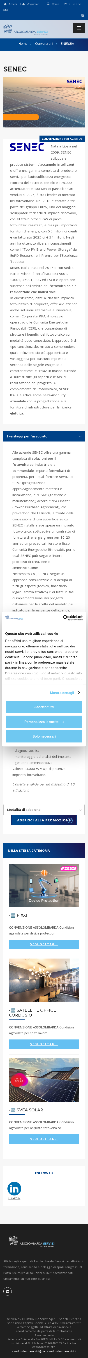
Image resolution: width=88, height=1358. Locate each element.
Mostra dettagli (62, 692)
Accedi (12, 4)
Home (23, 43)
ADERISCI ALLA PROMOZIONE (44, 820)
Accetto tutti (44, 707)
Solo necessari (44, 736)
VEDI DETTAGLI (44, 944)
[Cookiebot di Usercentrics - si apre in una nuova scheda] (63, 618)
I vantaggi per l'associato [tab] (27, 436)
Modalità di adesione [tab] (24, 810)
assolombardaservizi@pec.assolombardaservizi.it (44, 1351)
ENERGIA (67, 43)
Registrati (32, 4)
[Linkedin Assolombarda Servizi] (82, 16)
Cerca (54, 4)
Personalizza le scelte (41, 721)
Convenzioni (44, 43)
